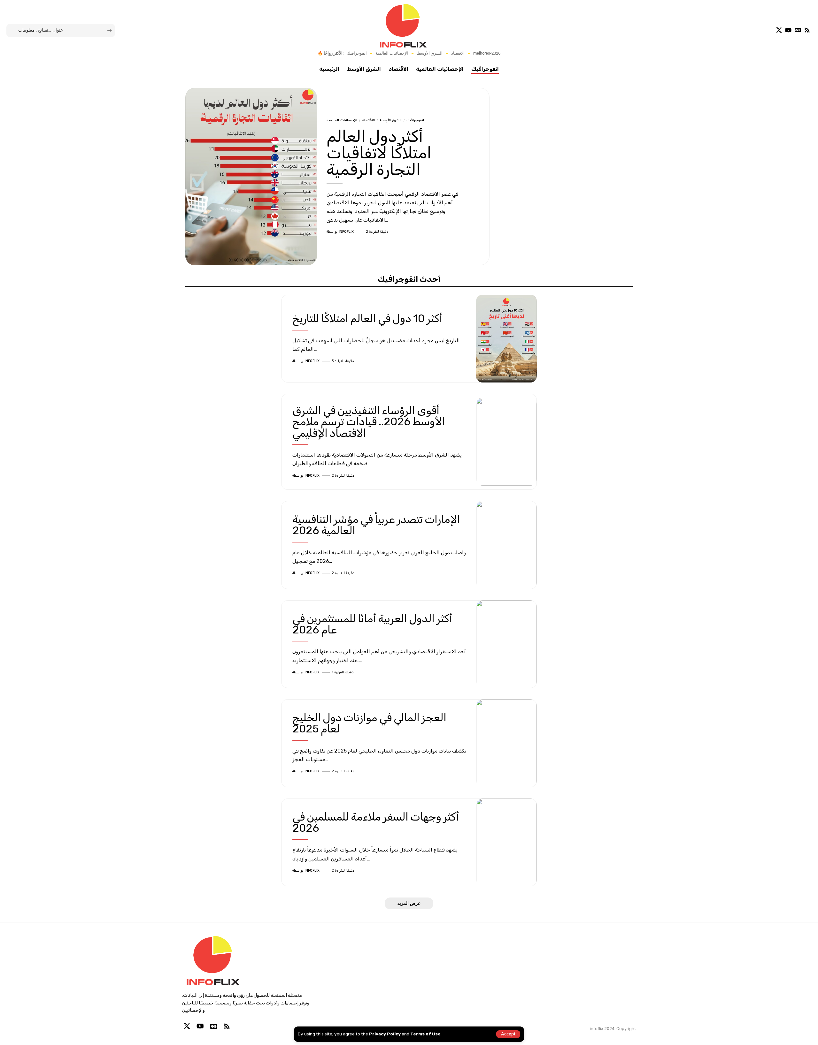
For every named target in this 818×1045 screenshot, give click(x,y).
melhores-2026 (486, 53)
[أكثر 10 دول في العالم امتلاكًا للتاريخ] (506, 339)
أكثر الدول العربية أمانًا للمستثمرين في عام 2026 (372, 624)
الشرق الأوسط (430, 53)
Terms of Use (425, 1033)
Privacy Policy (385, 1033)
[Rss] (807, 30)
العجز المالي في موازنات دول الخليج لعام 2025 (369, 723)
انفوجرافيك (357, 53)
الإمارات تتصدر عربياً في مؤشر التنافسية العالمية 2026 (376, 525)
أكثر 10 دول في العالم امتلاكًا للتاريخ (367, 318)
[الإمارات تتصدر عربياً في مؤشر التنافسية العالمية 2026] (506, 545)
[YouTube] (788, 30)
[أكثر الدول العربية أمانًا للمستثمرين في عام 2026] (506, 644)
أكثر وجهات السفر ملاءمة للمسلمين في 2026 (375, 822)
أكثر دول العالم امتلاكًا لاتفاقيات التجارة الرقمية (379, 153)
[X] (779, 30)
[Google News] (798, 30)
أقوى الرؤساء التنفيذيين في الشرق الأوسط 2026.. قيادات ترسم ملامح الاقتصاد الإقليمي (368, 422)
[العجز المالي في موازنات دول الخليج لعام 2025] (506, 743)
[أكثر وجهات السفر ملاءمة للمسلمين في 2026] (506, 843)
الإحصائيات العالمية (391, 53)
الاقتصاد (458, 53)
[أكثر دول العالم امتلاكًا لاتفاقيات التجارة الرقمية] (251, 176)
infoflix (346, 232)
